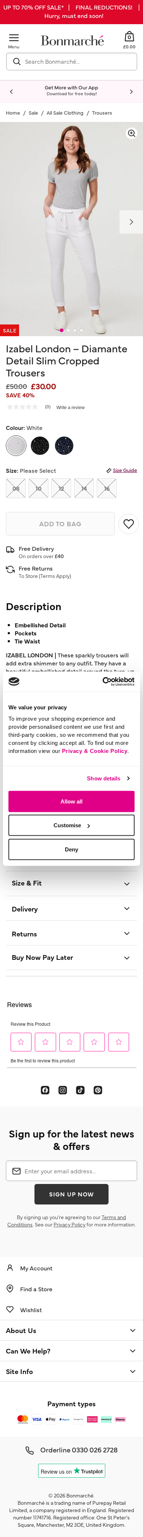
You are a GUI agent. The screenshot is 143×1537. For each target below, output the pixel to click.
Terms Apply (55, 575)
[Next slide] (131, 92)
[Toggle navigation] (14, 37)
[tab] (61, 330)
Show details (103, 778)
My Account (36, 1268)
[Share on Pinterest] (98, 1090)
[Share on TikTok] (80, 1090)
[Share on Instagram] (62, 1090)
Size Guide (125, 470)
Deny (71, 849)
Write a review (70, 407)
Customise (67, 825)
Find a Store (36, 1289)
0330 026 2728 (95, 1449)
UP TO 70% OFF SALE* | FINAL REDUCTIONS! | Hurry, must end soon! (71, 11)
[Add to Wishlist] (127, 524)
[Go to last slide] (12, 92)
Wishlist (31, 1310)
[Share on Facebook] (45, 1090)
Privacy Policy (69, 1224)
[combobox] (71, 61)
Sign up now (71, 1194)
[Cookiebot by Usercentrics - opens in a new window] (103, 681)
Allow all (71, 801)
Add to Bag (60, 523)
